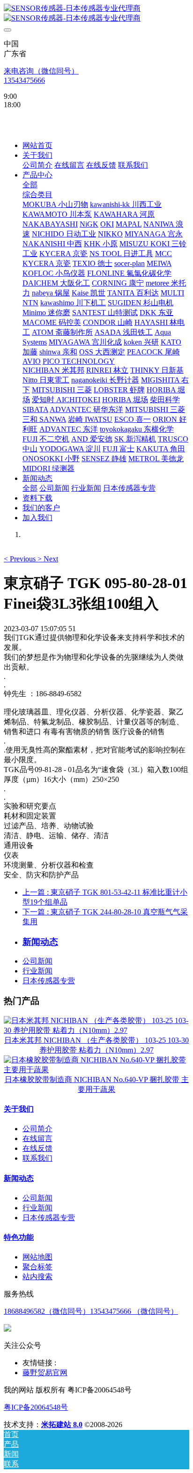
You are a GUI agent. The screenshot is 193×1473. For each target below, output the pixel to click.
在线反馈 (37, 1148)
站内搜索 (37, 1277)
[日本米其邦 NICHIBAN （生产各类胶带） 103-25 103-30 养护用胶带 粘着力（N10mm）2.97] (96, 1030)
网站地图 (37, 1257)
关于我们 (19, 1109)
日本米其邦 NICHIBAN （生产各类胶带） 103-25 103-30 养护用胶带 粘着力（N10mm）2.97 (96, 1045)
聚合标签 (37, 1267)
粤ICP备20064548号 (36, 1407)
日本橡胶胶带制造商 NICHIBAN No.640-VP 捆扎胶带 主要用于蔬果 (97, 1084)
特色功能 (19, 1237)
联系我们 (37, 1158)
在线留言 (37, 1138)
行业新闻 (37, 971)
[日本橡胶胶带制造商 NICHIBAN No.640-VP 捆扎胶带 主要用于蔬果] (96, 1070)
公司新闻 (37, 961)
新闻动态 (19, 1178)
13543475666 (24, 80)
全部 (29, 185)
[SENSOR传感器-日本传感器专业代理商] (96, 13)
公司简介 (37, 1129)
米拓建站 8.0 (61, 1425)
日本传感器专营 (48, 981)
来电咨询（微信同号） (41, 71)
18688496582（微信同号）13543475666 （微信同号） (91, 1311)
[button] (20, 559)
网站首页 (37, 145)
